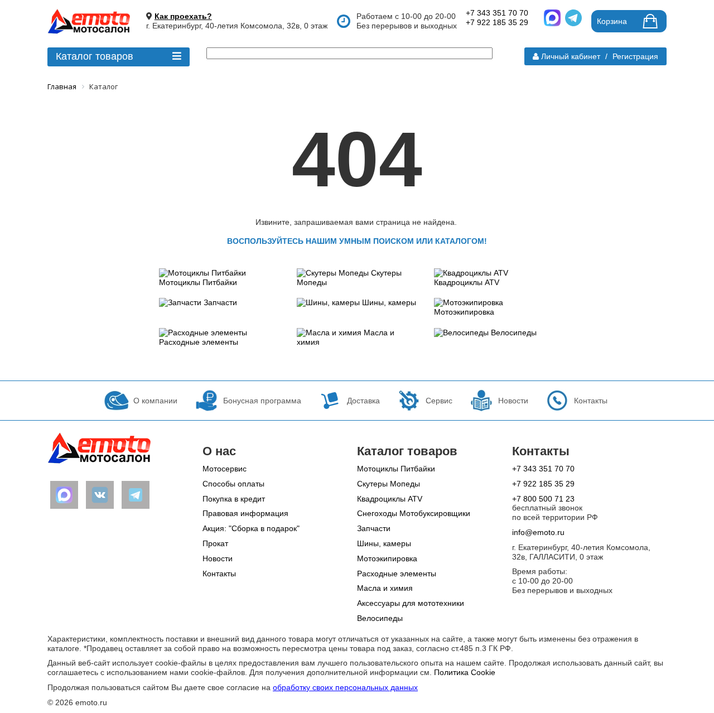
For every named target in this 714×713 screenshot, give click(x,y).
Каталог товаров (94, 56)
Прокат (215, 543)
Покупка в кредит (233, 498)
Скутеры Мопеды (388, 483)
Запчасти (220, 302)
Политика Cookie (464, 672)
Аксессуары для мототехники (410, 603)
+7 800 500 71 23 (543, 498)
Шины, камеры (389, 302)
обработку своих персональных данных (345, 687)
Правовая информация (245, 513)
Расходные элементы (198, 342)
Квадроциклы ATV (466, 282)
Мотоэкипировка (464, 311)
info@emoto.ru (538, 532)
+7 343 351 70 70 (497, 12)
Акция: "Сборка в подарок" (251, 528)
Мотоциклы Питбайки (198, 282)
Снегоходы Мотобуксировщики (413, 513)
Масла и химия (385, 588)
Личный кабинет (570, 56)
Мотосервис (224, 468)
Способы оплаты (233, 483)
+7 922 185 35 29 (497, 22)
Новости (217, 558)
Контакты (219, 573)
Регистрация (635, 56)
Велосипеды (514, 332)
